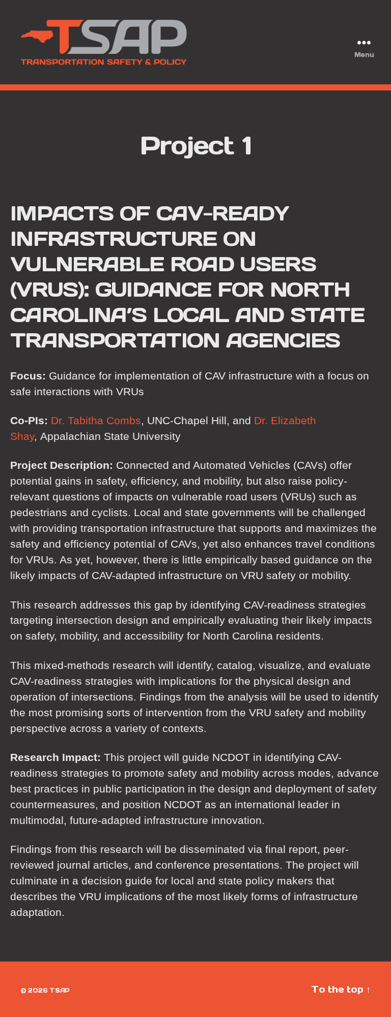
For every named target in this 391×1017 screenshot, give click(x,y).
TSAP (59, 990)
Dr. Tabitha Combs (96, 420)
